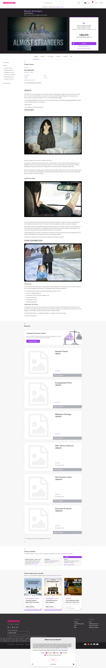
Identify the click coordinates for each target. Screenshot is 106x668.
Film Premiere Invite (9, 76)
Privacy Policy (11, 644)
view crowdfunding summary (84, 48)
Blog (75, 625)
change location (60, 7)
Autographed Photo (9, 70)
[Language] (85, 3)
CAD (79, 2)
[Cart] (88, 3)
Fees (90, 621)
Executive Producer (9, 79)
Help (59, 553)
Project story (6, 62)
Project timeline (6, 83)
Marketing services (93, 623)
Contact (76, 621)
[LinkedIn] (17, 627)
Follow (84, 43)
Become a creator (93, 625)
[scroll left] (78, 550)
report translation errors (42, 636)
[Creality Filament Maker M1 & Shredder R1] (33, 586)
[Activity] (92, 3)
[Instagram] (15, 627)
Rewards (5, 65)
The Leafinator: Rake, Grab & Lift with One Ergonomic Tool (72, 602)
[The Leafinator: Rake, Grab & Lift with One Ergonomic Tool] (73, 586)
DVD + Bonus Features (9, 74)
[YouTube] (13, 627)
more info (26, 72)
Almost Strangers (33, 11)
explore (60, 575)
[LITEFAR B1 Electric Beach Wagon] (53, 586)
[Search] (44, 2)
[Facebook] (8, 627)
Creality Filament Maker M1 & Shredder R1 (32, 602)
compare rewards (33, 341)
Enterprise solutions (93, 627)
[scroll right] (81, 574)
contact (31, 72)
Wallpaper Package (9, 72)
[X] (10, 627)
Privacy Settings (29, 644)
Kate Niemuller (29, 13)
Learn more (34, 563)
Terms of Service (20, 644)
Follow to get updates (69, 564)
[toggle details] (41, 609)
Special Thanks (8, 68)
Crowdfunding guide (68, 553)
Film (26, 77)
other (45, 77)
